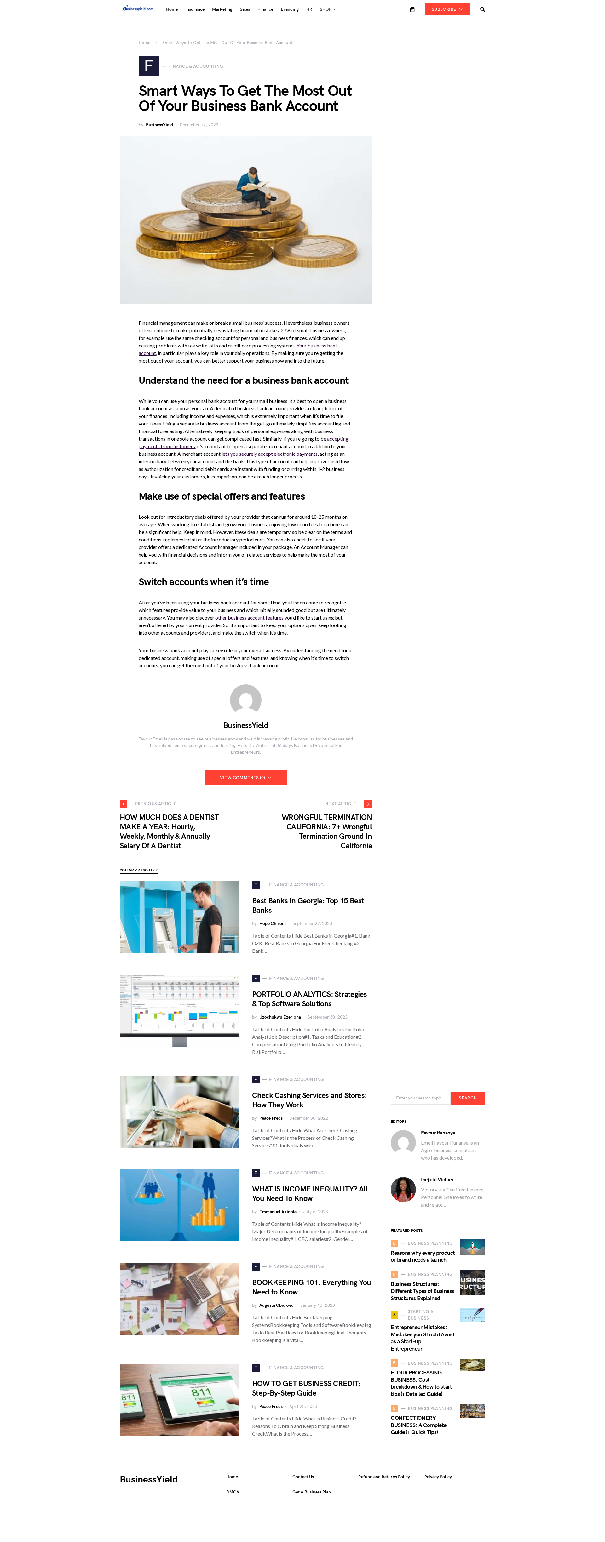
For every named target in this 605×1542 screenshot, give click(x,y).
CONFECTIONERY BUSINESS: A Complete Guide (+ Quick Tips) (419, 1425)
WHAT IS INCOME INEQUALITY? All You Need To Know (310, 1194)
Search (468, 1098)
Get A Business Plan (311, 1492)
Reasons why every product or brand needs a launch (423, 1257)
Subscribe (444, 9)
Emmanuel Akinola (278, 1211)
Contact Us (303, 1477)
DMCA (232, 1492)
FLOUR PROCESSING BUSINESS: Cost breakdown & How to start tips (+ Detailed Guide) (421, 1383)
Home (144, 42)
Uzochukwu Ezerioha (280, 1017)
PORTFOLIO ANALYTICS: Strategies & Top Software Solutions (309, 999)
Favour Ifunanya (438, 1133)
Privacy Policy (438, 1477)
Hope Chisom (272, 923)
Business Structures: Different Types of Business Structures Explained (422, 1291)
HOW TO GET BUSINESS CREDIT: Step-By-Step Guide (306, 1388)
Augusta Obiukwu (276, 1305)
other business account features (249, 617)
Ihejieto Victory (437, 1180)
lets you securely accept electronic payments (270, 454)
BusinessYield (159, 125)
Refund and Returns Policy (384, 1477)
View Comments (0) (242, 777)
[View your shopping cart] (412, 9)
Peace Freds (271, 1118)
